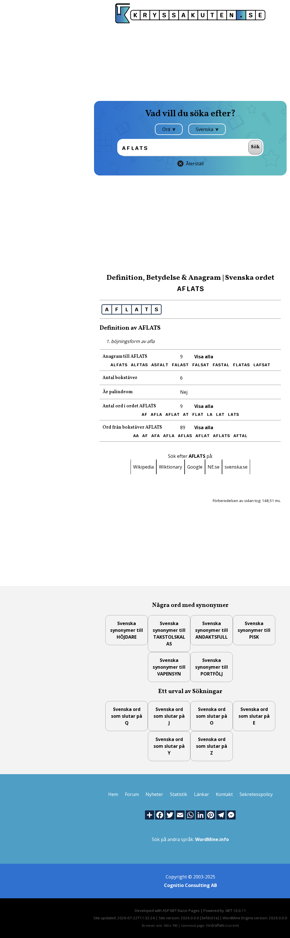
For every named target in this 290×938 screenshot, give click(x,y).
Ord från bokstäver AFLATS (132, 427)
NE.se (213, 467)
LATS (233, 414)
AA (136, 436)
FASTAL (220, 365)
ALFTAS (139, 365)
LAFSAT (261, 365)
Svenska (205, 129)
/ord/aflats (215, 925)
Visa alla (203, 356)
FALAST (180, 365)
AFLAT (172, 414)
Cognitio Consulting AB (190, 885)
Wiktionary (170, 467)
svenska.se (236, 467)
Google (194, 467)
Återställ (195, 163)
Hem (113, 794)
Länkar (201, 794)
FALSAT (200, 365)
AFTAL (240, 436)
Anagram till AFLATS (125, 356)
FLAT (197, 414)
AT (186, 414)
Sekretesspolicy (256, 794)
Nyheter (154, 794)
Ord (166, 129)
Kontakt (224, 794)
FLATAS (241, 365)
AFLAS (185, 436)
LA (209, 414)
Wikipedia (143, 467)
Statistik (178, 794)
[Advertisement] (190, 61)
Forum (132, 794)
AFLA (156, 414)
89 (182, 427)
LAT (220, 414)
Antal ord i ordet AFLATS (129, 406)
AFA (155, 436)
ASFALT (159, 365)
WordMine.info (212, 839)
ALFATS (118, 365)
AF (144, 414)
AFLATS (221, 436)
